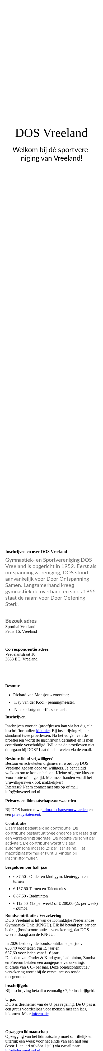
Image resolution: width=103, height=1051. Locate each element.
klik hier (43, 730)
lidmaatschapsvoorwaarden (65, 809)
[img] (51, 263)
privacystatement (26, 814)
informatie (40, 1013)
